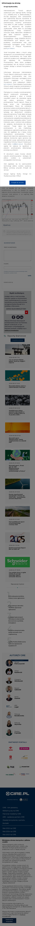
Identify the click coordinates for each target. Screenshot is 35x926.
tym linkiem (8, 84)
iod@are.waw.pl (17, 144)
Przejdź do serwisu (17, 182)
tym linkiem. (11, 48)
